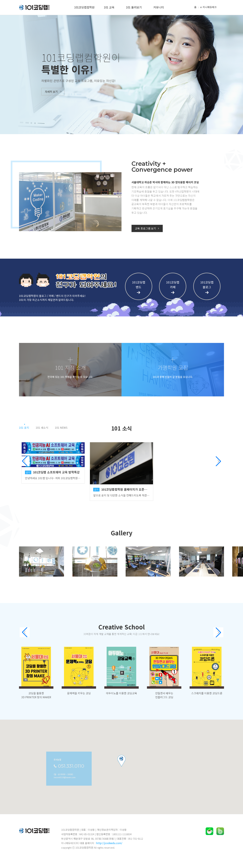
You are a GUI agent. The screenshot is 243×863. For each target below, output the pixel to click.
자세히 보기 (51, 92)
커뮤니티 (158, 7)
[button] (218, 461)
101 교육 (109, 7)
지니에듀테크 (210, 7)
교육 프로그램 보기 (145, 228)
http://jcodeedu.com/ (109, 843)
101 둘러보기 (134, 7)
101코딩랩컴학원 (84, 7)
